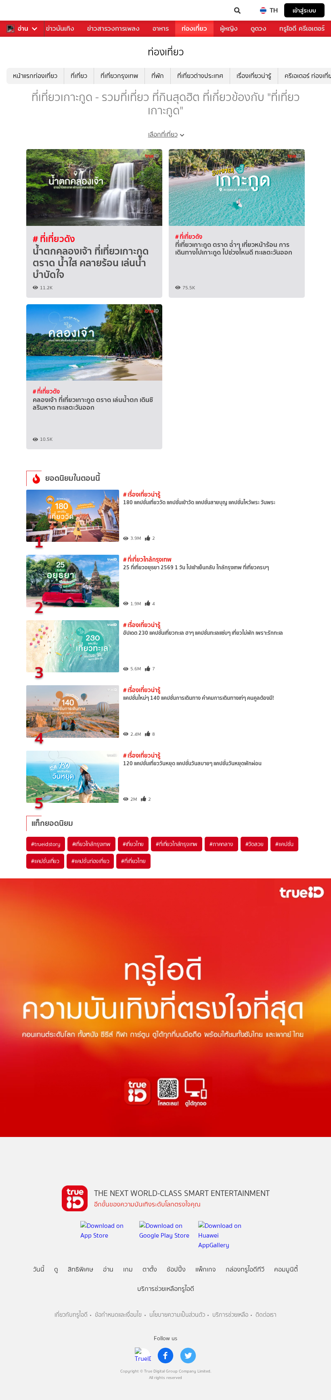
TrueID (22, 10)
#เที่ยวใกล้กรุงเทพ (91, 844)
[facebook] (165, 1355)
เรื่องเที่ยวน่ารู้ (254, 75)
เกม (128, 1269)
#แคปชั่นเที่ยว (45, 861)
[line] (143, 1355)
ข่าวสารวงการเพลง (113, 28)
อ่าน (23, 29)
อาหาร (161, 28)
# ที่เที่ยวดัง (54, 239)
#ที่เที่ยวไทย (133, 861)
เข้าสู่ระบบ (304, 10)
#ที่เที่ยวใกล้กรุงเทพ (176, 844)
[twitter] (188, 1355)
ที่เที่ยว (79, 75)
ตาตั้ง (149, 1269)
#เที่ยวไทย (133, 844)
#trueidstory (45, 844)
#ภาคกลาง (221, 844)
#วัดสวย (254, 844)
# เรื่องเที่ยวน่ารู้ (141, 494)
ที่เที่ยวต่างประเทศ (200, 75)
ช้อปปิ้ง (176, 1269)
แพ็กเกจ (205, 1269)
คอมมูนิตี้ (286, 1269)
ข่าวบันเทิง (60, 28)
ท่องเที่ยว (194, 28)
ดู (56, 1269)
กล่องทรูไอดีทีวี (245, 1269)
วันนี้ (38, 1269)
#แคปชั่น (284, 844)
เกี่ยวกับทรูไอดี (71, 1315)
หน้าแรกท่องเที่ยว (35, 75)
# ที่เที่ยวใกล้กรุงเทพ (147, 559)
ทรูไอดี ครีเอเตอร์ (302, 28)
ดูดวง (258, 28)
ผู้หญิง (229, 28)
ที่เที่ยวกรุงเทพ (119, 75)
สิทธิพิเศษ (80, 1269)
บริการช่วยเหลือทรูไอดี (165, 1288)
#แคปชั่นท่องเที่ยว (90, 861)
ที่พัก (157, 75)
